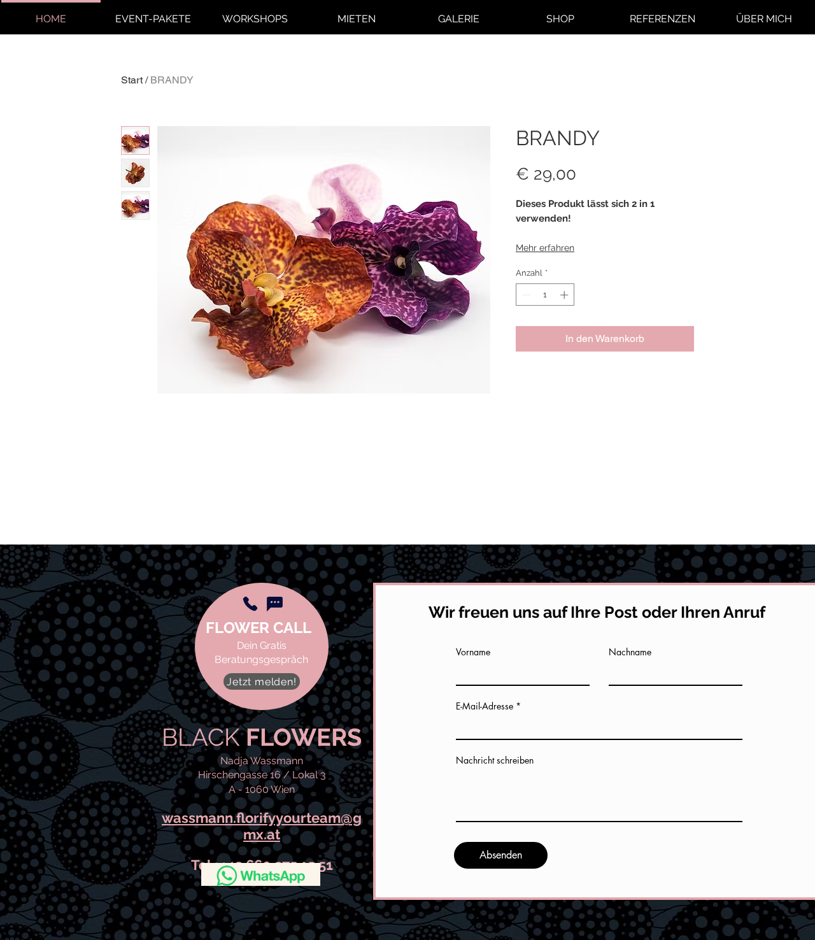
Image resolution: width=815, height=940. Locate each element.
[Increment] (565, 295)
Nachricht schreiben (495, 760)
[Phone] (250, 603)
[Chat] (274, 603)
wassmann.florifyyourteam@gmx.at (262, 825)
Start (132, 80)
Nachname (630, 652)
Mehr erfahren (545, 248)
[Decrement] (525, 295)
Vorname (473, 652)
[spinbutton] (545, 295)
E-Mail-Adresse (484, 706)
